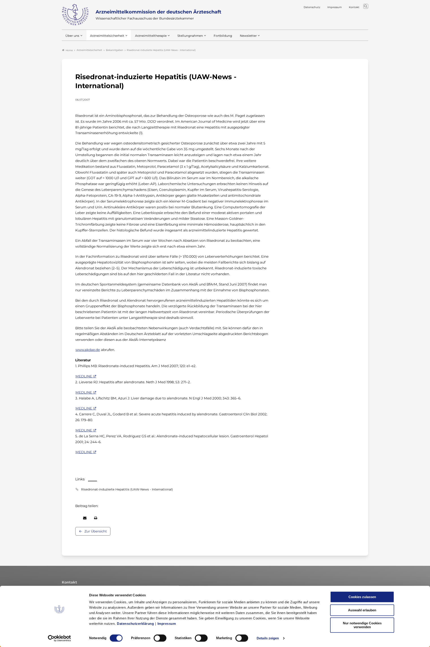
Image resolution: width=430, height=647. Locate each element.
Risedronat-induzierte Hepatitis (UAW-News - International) (127, 489)
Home (69, 50)
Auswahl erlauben (362, 610)
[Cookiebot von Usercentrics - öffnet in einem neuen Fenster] (59, 638)
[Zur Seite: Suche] (365, 6)
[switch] (160, 638)
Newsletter (248, 35)
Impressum (166, 623)
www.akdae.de (87, 350)
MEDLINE (83, 376)
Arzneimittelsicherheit (107, 35)
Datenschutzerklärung (135, 623)
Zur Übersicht (95, 531)
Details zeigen (268, 638)
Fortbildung (223, 35)
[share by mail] (85, 518)
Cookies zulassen (362, 597)
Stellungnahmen (190, 35)
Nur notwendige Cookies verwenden (362, 625)
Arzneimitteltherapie (151, 35)
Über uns (72, 35)
